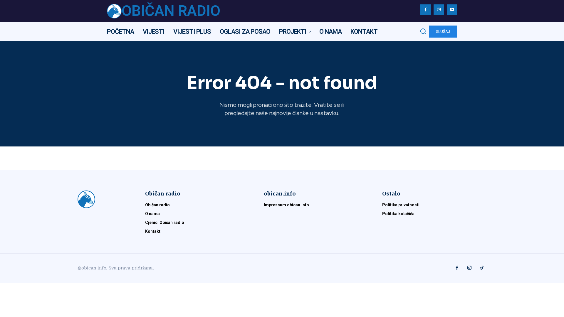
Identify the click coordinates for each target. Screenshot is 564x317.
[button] (423, 31)
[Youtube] (452, 9)
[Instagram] (439, 9)
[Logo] (104, 199)
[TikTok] (481, 268)
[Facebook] (425, 9)
